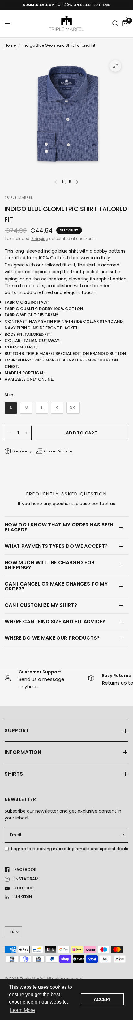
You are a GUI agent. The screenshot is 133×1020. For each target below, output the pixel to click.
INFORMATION (23, 752)
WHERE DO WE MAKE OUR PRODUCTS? (52, 638)
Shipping (39, 238)
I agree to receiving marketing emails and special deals (69, 849)
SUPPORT (17, 730)
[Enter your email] (122, 835)
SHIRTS (14, 773)
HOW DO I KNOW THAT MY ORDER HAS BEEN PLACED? (59, 527)
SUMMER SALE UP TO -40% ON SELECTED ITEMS (66, 4)
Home (10, 45)
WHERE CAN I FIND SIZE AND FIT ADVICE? (55, 621)
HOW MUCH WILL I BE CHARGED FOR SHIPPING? (50, 565)
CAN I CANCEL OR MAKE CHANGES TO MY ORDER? (56, 586)
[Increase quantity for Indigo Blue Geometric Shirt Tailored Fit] (26, 433)
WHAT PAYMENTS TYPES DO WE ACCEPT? (56, 546)
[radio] (11, 408)
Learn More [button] (22, 1010)
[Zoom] (115, 66)
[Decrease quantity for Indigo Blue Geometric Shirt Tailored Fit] (9, 433)
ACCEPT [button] (102, 999)
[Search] (115, 23)
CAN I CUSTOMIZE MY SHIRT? (41, 605)
